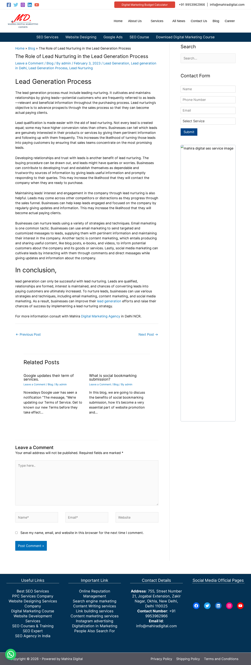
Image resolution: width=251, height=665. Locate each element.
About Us (135, 21)
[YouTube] (36, 4)
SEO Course (139, 37)
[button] (144, 4)
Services (157, 21)
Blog (216, 21)
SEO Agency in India (32, 636)
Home (118, 21)
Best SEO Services (33, 591)
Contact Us (199, 21)
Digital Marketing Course (32, 611)
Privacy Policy (161, 659)
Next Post (148, 334)
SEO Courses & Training (32, 626)
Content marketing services (95, 616)
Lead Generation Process (47, 68)
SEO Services (47, 37)
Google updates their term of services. (49, 377)
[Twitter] (15, 4)
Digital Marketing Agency (100, 316)
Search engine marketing (94, 601)
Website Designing (80, 37)
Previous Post (28, 334)
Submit (189, 132)
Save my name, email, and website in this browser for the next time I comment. (82, 533)
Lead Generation (116, 63)
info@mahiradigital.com (227, 4)
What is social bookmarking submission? (113, 377)
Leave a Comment (29, 63)
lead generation (109, 301)
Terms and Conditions (221, 659)
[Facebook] (8, 4)
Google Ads (113, 37)
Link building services (94, 611)
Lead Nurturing (81, 68)
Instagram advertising (94, 621)
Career (230, 21)
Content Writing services (94, 606)
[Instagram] (22, 4)
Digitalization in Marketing (94, 626)
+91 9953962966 (192, 4)
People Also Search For (94, 631)
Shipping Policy (188, 659)
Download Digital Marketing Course (185, 37)
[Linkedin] (29, 4)
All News (178, 21)
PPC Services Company (32, 596)
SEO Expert (33, 631)
